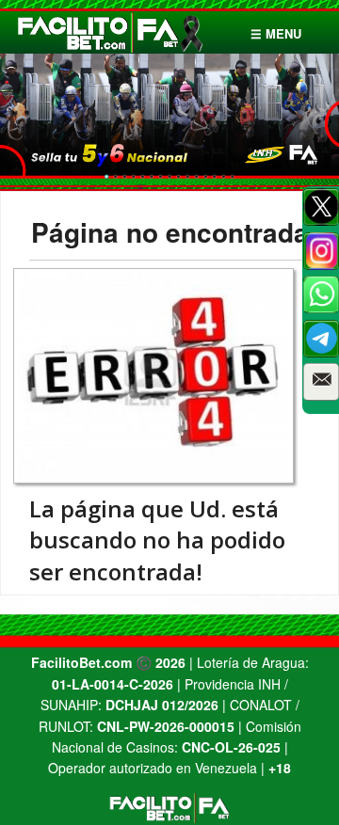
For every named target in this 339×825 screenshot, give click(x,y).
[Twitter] (321, 207)
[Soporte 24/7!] (321, 338)
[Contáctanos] (321, 382)
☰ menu (275, 33)
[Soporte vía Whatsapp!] (321, 294)
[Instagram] (321, 251)
